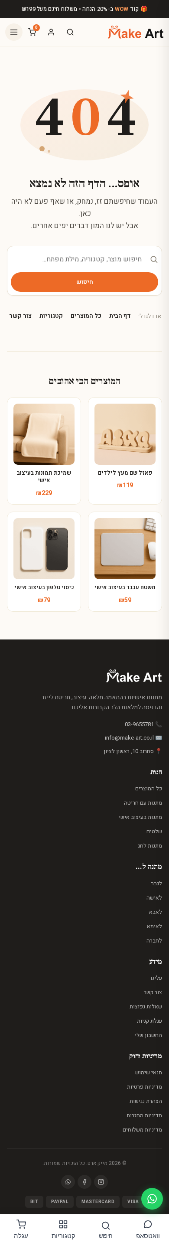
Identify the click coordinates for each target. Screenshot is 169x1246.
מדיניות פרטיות (144, 1087)
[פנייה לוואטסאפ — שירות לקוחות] (152, 1199)
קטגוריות (51, 315)
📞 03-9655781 (143, 724)
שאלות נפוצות (146, 1006)
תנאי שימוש (148, 1072)
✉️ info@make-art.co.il (133, 738)
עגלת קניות (149, 1021)
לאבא (155, 912)
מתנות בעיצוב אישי (140, 817)
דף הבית (120, 315)
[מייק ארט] (135, 32)
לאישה (154, 898)
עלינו (156, 978)
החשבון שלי (148, 1035)
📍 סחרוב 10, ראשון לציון (133, 751)
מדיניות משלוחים (142, 1129)
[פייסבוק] (84, 1182)
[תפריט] (14, 32)
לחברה (154, 940)
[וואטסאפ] (68, 1182)
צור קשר (20, 315)
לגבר (156, 883)
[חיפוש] (70, 32)
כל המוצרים (86, 315)
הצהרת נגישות (146, 1101)
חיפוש (84, 282)
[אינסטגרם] (101, 1182)
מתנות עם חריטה (143, 803)
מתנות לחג (150, 846)
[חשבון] (51, 32)
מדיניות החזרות (144, 1115)
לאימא (154, 926)
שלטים (154, 831)
